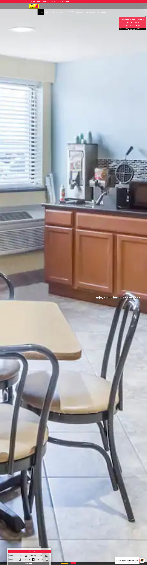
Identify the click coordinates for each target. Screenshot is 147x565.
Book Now (28, 563)
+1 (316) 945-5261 (65, 1)
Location (79, 12)
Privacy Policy (65, 563)
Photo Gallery (90, 12)
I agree (73, 563)
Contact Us (102, 12)
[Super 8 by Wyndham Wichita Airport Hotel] (34, 6)
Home (41, 12)
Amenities (59, 12)
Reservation (49, 12)
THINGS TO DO (69, 12)
